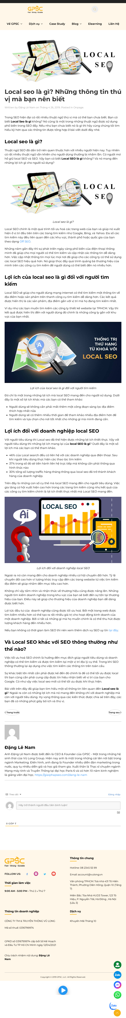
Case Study (57, 24)
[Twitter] (44, 874)
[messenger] (117, 986)
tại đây (113, 630)
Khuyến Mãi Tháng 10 (83, 921)
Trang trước (13, 712)
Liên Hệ (113, 24)
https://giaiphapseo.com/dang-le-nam (61, 775)
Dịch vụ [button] (34, 24)
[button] (117, 1012)
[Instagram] (36, 874)
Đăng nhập (114, 794)
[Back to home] (35, 9)
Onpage (78, 107)
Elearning (95, 24)
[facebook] (27, 874)
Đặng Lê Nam (26, 107)
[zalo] (117, 976)
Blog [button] (75, 24)
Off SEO (25, 241)
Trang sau (114, 712)
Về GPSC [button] (13, 24)
